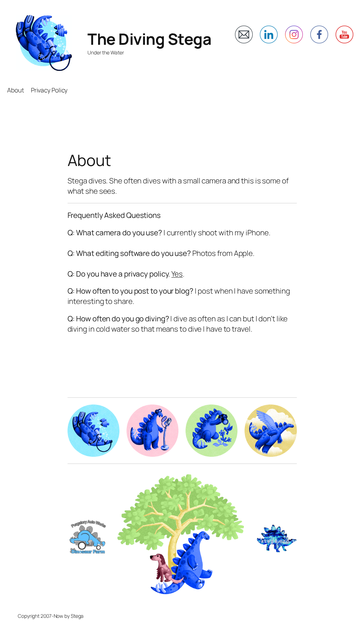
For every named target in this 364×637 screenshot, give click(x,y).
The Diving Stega (149, 38)
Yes (177, 274)
